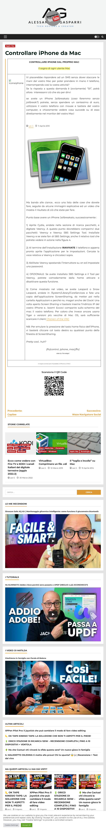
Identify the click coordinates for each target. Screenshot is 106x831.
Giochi (84, 782)
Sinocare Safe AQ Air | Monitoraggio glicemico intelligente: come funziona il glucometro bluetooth (52, 511)
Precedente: (14, 412)
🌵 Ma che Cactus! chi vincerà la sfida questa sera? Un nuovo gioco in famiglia (47, 750)
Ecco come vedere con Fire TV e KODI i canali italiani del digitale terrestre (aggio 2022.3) (21, 467)
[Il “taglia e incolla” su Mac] (84, 443)
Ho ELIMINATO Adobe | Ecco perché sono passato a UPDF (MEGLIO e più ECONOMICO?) (46, 585)
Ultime (11, 786)
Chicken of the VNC (57, 319)
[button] (5, 37)
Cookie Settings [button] (11, 825)
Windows (21, 451)
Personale (25, 448)
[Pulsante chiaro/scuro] (97, 36)
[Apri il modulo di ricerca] (102, 36)
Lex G (31, 126)
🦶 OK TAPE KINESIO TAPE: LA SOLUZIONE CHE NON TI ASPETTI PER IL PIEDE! (48, 736)
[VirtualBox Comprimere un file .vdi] (53, 443)
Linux (10, 448)
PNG (49, 401)
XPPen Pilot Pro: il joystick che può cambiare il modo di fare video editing (45, 730)
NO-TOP (11, 782)
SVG (59, 401)
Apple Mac (10, 46)
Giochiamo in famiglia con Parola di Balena (25, 658)
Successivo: (86, 412)
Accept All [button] (26, 825)
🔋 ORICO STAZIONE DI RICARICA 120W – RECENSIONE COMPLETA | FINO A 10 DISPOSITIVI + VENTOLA (65, 802)
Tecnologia (85, 451)
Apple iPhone (13, 445)
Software (11, 451)
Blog (41, 448)
